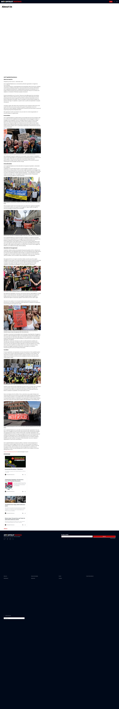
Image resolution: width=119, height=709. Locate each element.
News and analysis (34, 576)
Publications (6, 578)
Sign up (104, 536)
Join (111, 1)
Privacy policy (112, 538)
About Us (5, 576)
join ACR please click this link (11, 451)
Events (60, 576)
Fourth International (89, 576)
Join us (5, 528)
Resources (33, 578)
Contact (60, 578)
